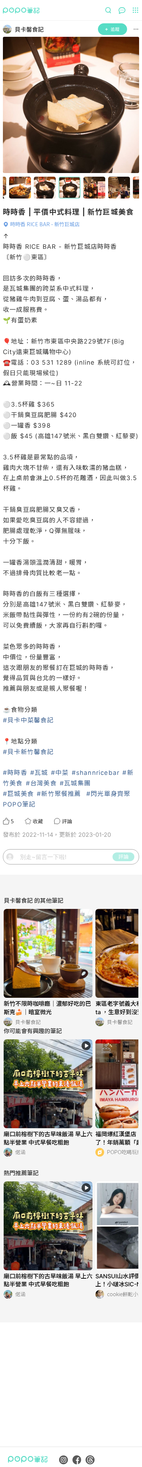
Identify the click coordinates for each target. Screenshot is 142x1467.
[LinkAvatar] (9, 29)
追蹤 (115, 29)
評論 (123, 856)
